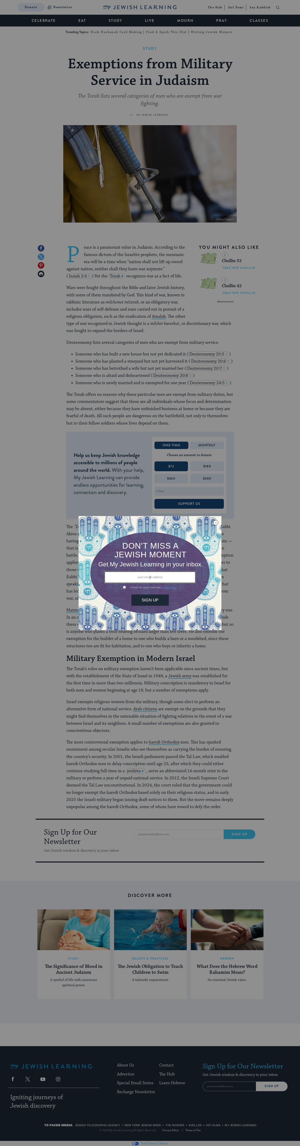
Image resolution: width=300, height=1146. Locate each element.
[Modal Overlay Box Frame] (150, 573)
